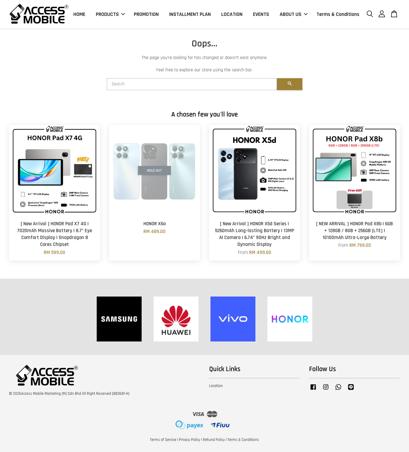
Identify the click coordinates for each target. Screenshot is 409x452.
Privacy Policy (189, 439)
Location (216, 385)
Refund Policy (214, 439)
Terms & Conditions (337, 14)
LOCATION (232, 14)
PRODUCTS (107, 14)
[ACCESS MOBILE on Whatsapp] (338, 390)
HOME (79, 14)
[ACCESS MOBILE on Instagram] (326, 390)
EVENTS (261, 14)
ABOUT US (291, 14)
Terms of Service (163, 439)
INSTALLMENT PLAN (190, 14)
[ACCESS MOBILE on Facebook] (313, 390)
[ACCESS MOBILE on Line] (351, 390)
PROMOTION (146, 14)
